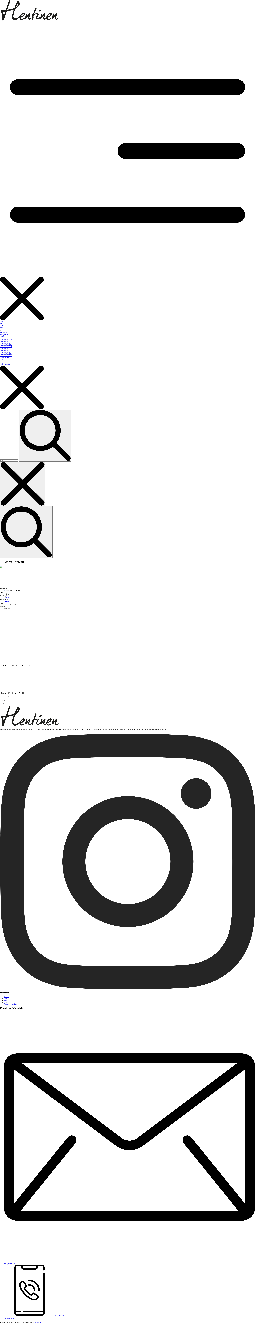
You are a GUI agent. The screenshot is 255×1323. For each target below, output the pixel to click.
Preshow (6, 598)
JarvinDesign (38, 1322)
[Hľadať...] (9, 460)
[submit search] (45, 436)
